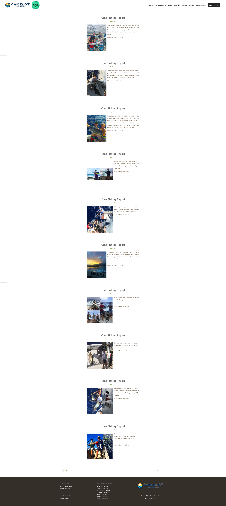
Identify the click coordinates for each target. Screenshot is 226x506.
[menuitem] (151, 5)
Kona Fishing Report (113, 17)
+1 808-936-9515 (64, 498)
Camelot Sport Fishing (156, 496)
